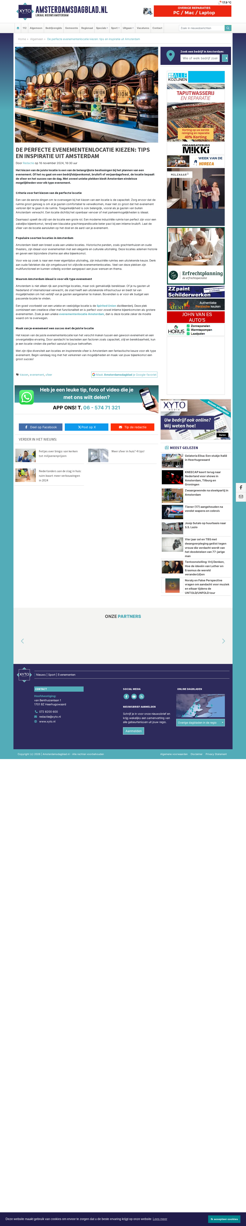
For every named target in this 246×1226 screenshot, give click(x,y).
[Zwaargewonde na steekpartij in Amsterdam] (172, 495)
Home (22, 39)
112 (25, 28)
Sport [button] (114, 28)
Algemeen (36, 28)
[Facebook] (126, 696)
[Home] (18, 28)
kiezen (24, 374)
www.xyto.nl (47, 721)
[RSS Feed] (141, 696)
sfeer (49, 374)
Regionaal (87, 28)
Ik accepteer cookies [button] (224, 1219)
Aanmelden (133, 731)
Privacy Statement (216, 754)
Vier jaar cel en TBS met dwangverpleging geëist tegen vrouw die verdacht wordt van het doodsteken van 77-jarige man (205, 547)
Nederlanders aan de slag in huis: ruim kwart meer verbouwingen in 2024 (60, 475)
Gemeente (71, 28)
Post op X (88, 427)
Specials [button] (101, 28)
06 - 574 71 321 (101, 408)
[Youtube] (134, 696)
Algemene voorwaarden (174, 754)
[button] (18, 641)
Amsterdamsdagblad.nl (72, 9)
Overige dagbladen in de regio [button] (197, 722)
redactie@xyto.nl (50, 716)
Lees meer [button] (160, 1219)
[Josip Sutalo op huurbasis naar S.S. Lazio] (172, 528)
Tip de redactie (135, 427)
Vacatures (143, 28)
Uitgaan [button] (127, 28)
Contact (157, 28)
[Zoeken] (228, 28)
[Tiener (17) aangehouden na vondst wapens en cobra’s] (172, 512)
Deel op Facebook (43, 427)
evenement (37, 374)
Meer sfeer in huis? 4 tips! (127, 451)
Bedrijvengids (54, 28)
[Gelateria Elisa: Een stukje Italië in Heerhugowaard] (172, 461)
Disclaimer (197, 754)
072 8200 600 (48, 711)
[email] (241, 497)
